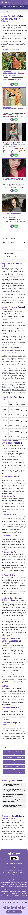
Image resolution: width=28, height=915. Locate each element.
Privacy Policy (20, 870)
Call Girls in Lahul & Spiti (20, 771)
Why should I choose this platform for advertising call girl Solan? (12, 805)
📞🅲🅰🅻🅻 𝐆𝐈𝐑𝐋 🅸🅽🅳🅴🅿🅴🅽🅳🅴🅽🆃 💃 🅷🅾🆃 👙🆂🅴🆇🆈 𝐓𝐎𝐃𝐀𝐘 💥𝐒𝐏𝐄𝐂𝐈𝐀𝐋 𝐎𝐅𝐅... (13, 72)
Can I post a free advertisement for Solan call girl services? (12, 790)
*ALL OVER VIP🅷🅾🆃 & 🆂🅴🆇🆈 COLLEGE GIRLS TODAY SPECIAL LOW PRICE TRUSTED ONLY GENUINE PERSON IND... (14, 214)
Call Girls (10, 75)
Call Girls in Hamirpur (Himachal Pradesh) (19, 752)
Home (4, 868)
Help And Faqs (6, 872)
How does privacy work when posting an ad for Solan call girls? (13, 800)
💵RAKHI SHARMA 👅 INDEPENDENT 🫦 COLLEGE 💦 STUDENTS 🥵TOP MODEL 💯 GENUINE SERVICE (13, 179)
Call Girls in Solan (9, 243)
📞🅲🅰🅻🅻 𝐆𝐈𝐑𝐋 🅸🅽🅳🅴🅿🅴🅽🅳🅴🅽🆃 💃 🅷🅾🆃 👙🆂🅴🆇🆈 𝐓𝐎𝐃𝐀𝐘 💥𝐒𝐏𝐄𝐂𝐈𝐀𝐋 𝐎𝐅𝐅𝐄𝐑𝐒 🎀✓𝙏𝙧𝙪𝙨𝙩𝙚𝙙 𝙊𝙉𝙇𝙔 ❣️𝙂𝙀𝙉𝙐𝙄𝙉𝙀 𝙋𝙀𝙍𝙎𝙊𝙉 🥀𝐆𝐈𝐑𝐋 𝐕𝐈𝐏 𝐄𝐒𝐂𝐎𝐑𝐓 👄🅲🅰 (14, 79)
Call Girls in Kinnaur (8, 751)
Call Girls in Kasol (8, 766)
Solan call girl (14, 664)
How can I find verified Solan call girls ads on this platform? (12, 785)
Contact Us (14, 872)
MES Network (17, 912)
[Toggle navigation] (26, 2)
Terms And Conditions (10, 870)
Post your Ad (22, 872)
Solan (14, 75)
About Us (10, 868)
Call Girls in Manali (8, 757)
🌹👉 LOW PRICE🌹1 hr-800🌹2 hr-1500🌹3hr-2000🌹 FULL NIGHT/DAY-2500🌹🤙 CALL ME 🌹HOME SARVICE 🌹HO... (14, 143)
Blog (14, 874)
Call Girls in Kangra (8, 762)
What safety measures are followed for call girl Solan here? (13, 795)
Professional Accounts (19, 868)
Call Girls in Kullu (8, 771)
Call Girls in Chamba (19, 766)
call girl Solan (13, 44)
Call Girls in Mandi (20, 757)
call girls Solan (18, 389)
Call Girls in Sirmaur (20, 762)
